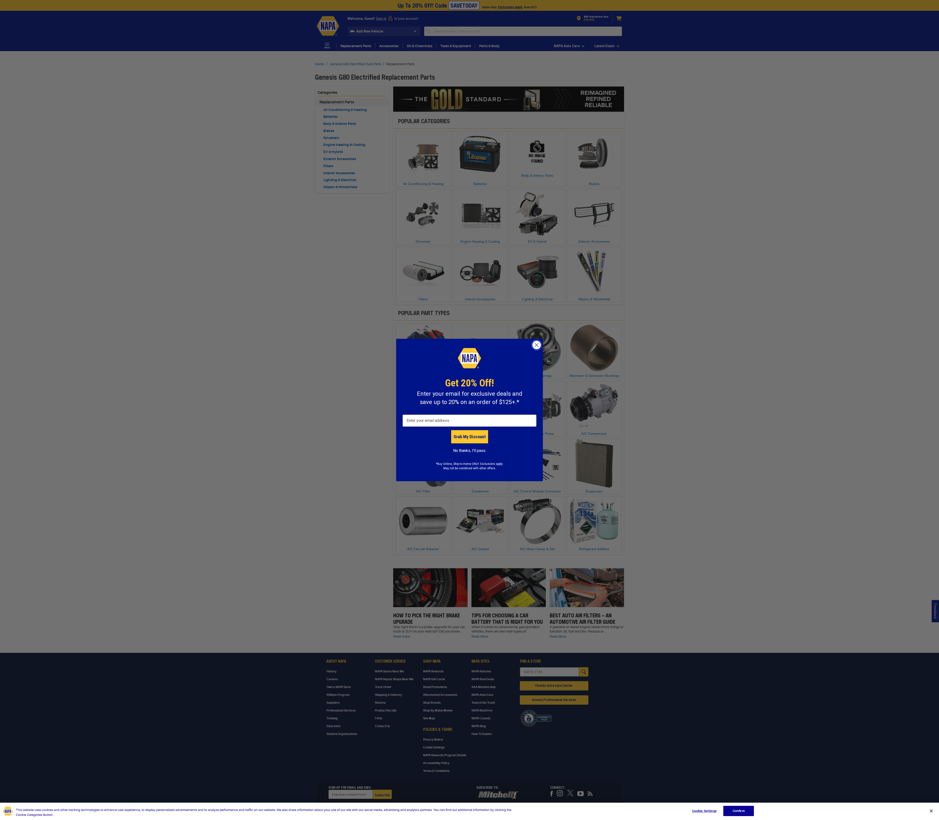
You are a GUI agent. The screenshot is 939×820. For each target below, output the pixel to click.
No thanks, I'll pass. (469, 450)
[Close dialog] (536, 345)
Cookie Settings (704, 811)
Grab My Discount (470, 436)
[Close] (931, 811)
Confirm (739, 811)
